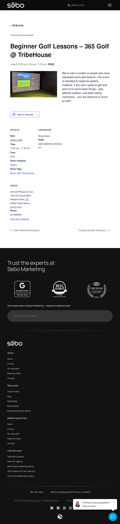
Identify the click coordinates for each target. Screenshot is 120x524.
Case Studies (13, 391)
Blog (9, 396)
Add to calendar (25, 114)
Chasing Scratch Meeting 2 (92, 230)
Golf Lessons (28, 172)
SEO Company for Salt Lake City (21, 471)
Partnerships (13, 406)
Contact (10, 378)
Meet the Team (14, 373)
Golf (19, 172)
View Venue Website (19, 219)
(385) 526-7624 (78, 5)
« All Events (16, 25)
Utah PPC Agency (15, 461)
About (10, 359)
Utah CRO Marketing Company (20, 476)
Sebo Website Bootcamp (26, 230)
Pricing (10, 363)
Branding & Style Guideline (19, 411)
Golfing (13, 164)
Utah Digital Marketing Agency (20, 466)
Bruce (13, 172)
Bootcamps (12, 401)
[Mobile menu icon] (110, 5)
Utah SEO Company (15, 456)
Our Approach (13, 368)
